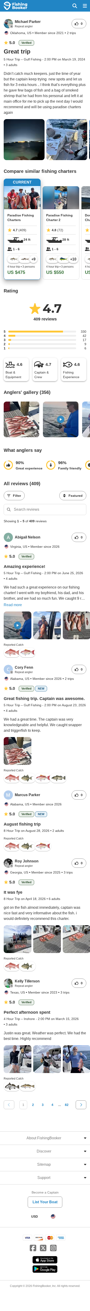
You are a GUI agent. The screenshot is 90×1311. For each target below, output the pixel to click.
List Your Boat (45, 1202)
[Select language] (53, 1216)
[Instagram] (53, 1248)
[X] (43, 1248)
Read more (13, 605)
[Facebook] (33, 1248)
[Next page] (81, 1104)
